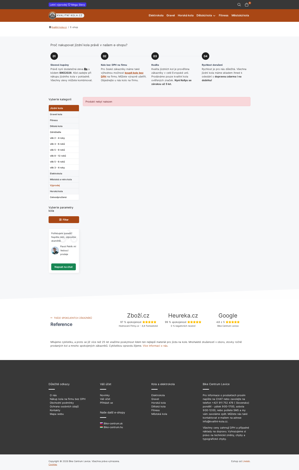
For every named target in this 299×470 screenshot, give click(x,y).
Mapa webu (57, 413)
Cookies (53, 464)
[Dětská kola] (214, 15)
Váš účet (105, 399)
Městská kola (240, 15)
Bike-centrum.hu (113, 427)
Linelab (246, 461)
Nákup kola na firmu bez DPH (67, 399)
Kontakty (55, 410)
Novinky (105, 395)
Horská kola (185, 15)
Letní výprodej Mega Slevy (67, 4)
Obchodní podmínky (62, 402)
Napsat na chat (63, 266)
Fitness (223, 15)
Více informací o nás (155, 345)
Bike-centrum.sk (113, 423)
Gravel (170, 15)
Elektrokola (156, 15)
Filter (65, 219)
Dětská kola (204, 15)
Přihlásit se (106, 402)
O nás (53, 395)
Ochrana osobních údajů (64, 406)
